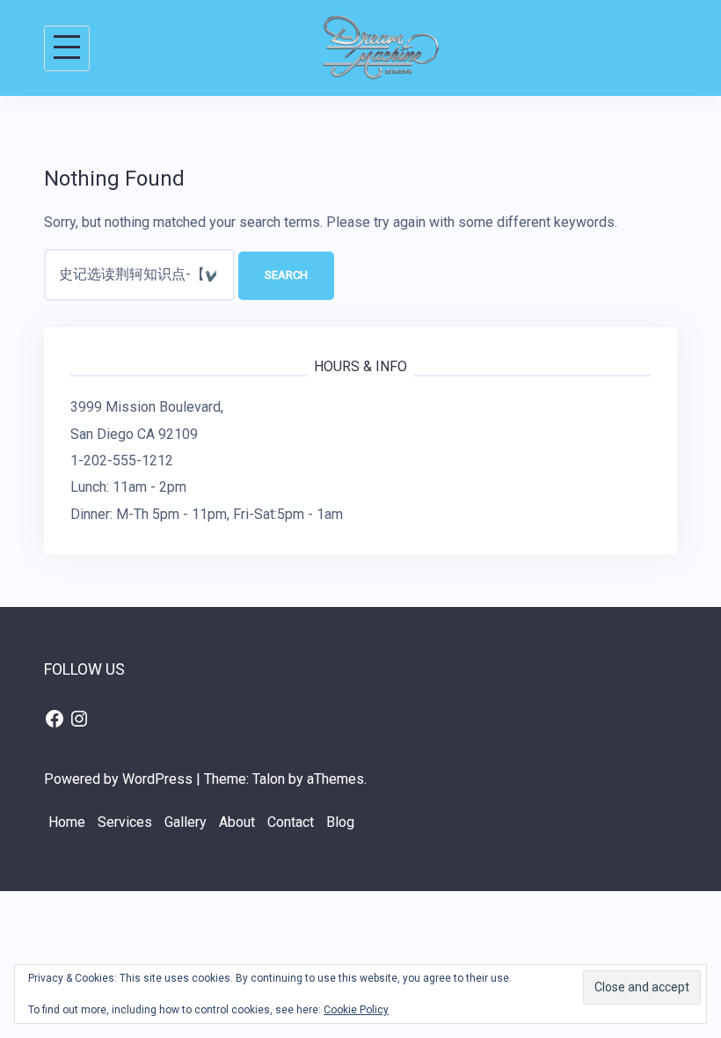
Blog (340, 822)
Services (125, 822)
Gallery (185, 822)
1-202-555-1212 (121, 460)
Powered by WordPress (118, 779)
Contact (290, 822)
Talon (268, 779)
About (237, 822)
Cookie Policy (356, 1010)
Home (66, 822)
